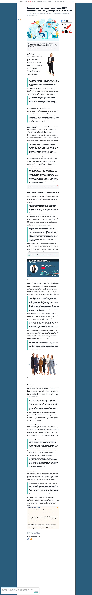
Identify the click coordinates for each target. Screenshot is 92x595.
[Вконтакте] (18, 19)
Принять (36, 592)
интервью (45, 186)
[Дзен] (67, 21)
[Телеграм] (62, 21)
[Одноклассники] (20, 19)
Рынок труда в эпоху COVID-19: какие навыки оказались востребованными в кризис (43, 255)
